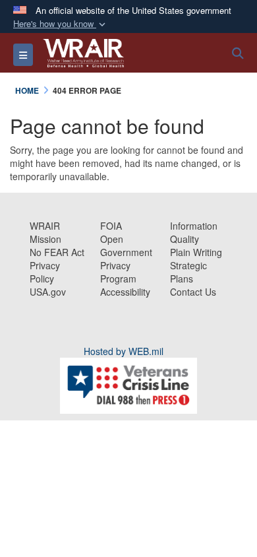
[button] (60, 24)
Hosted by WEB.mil (123, 351)
